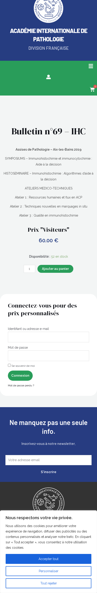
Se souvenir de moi (23, 365)
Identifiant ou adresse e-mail (28, 329)
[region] (48, 551)
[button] (91, 66)
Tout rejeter (48, 583)
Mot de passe (18, 347)
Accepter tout (48, 559)
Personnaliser (48, 571)
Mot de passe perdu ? (21, 385)
